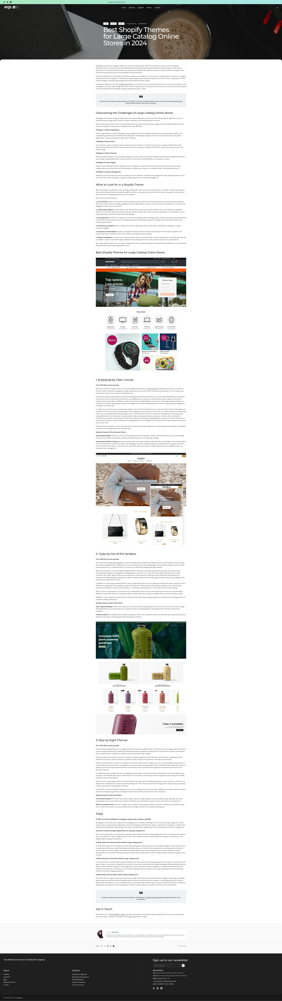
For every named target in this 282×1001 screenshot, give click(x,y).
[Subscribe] (183, 965)
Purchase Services (78, 985)
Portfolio (6, 974)
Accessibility (161, 983)
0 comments (183, 946)
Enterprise (104, 379)
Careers (155, 983)
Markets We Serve (9, 982)
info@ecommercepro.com (169, 981)
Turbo (102, 553)
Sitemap (171, 983)
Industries (7, 977)
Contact (6, 985)
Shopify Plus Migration (79, 974)
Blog (5, 979)
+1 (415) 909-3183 (157, 981)
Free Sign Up (19, 997)
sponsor (113, 23)
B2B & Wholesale (77, 979)
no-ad (106, 23)
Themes (121, 23)
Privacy (166, 983)
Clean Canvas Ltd (153, 389)
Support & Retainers (79, 982)
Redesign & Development (80, 977)
